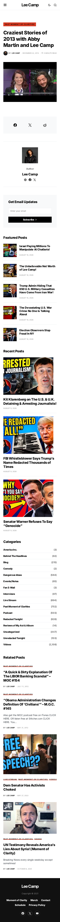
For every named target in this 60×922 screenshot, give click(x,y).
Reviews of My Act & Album (18, 625)
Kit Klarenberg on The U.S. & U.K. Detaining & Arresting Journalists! (29, 401)
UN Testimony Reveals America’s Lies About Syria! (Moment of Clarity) (29, 849)
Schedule (20, 905)
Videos (7, 644)
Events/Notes (10, 581)
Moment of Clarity (16, 900)
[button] (5, 5)
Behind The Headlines (15, 556)
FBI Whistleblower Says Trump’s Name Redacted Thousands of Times (28, 462)
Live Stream (9, 600)
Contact (45, 900)
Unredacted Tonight (14, 638)
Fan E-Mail (9, 587)
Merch (34, 900)
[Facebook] (23, 913)
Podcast (7, 612)
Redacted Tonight (12, 619)
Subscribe (28, 219)
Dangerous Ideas (12, 574)
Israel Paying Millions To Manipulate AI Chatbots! (34, 247)
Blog (5, 562)
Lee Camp (30, 4)
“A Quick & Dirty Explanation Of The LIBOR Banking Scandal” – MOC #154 (27, 676)
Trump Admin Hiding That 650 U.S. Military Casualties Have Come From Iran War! (37, 289)
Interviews (9, 593)
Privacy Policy (37, 905)
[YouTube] (37, 913)
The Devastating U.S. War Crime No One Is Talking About (35, 311)
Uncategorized (11, 631)
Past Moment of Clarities (19, 24)
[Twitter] (30, 913)
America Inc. (10, 549)
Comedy (8, 568)
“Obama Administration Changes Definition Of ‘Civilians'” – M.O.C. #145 (29, 704)
